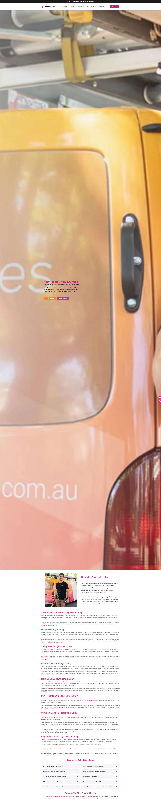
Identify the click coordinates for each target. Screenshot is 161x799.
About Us (93, 6)
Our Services (64, 6)
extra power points (92, 700)
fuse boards (53, 624)
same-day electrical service (59, 744)
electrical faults (54, 671)
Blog (88, 6)
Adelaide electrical (47, 753)
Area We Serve (81, 6)
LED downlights (48, 688)
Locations (72, 6)
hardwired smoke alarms (59, 707)
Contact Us (101, 6)
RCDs (47, 656)
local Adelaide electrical (59, 796)
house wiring (48, 639)
